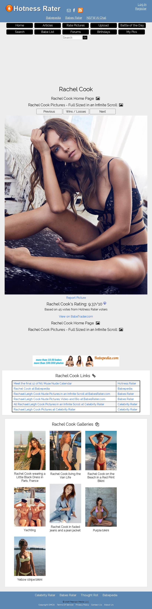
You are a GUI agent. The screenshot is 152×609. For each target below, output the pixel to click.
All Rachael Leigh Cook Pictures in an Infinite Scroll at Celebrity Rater (59, 404)
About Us (108, 604)
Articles (48, 25)
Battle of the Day (132, 25)
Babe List (47, 32)
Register (140, 8)
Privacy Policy (82, 604)
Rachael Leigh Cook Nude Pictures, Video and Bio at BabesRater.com (59, 399)
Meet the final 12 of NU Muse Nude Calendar (43, 383)
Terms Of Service (65, 604)
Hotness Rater (127, 383)
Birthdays (103, 32)
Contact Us (96, 604)
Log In (142, 4)
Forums (75, 32)
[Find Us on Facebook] (74, 10)
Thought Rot (89, 595)
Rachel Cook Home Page (73, 98)
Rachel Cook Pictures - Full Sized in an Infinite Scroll (73, 105)
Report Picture (76, 297)
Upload (104, 25)
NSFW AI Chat (96, 18)
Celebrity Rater (127, 404)
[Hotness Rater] (34, 11)
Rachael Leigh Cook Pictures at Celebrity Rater (44, 409)
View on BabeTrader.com (76, 316)
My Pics (131, 32)
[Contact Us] (69, 10)
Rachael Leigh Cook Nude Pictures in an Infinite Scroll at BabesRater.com (62, 394)
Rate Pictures (76, 25)
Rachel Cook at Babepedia (32, 388)
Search (19, 32)
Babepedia (53, 18)
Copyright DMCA (47, 604)
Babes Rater (73, 18)
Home (19, 25)
